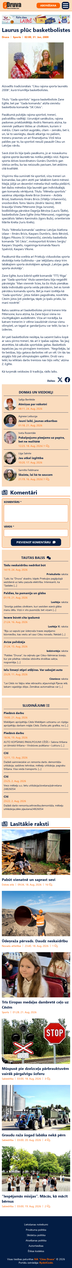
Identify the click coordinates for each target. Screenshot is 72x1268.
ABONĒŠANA (48, 5)
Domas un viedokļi (36, 392)
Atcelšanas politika (36, 1240)
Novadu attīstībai (11, 946)
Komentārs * (12, 502)
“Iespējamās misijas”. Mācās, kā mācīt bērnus (35, 1198)
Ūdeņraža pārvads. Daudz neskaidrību (35, 940)
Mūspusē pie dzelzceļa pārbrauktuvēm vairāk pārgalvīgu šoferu (35, 1071)
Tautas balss (33, 557)
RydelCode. (46, 1262)
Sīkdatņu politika (36, 1235)
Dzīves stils (8, 884)
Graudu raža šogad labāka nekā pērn (34, 1134)
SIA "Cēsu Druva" (44, 1259)
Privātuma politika (36, 1229)
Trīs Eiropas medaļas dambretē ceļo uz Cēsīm (35, 1004)
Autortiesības (36, 1245)
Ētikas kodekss (36, 1251)
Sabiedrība (7, 1078)
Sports (17, 37)
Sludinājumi (34, 705)
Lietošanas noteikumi (36, 1224)
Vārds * (9, 526)
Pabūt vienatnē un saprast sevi (28, 879)
